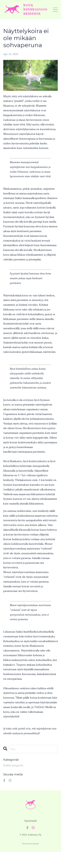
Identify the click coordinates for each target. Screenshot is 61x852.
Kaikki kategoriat (13, 765)
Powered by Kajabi (30, 843)
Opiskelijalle (30, 821)
